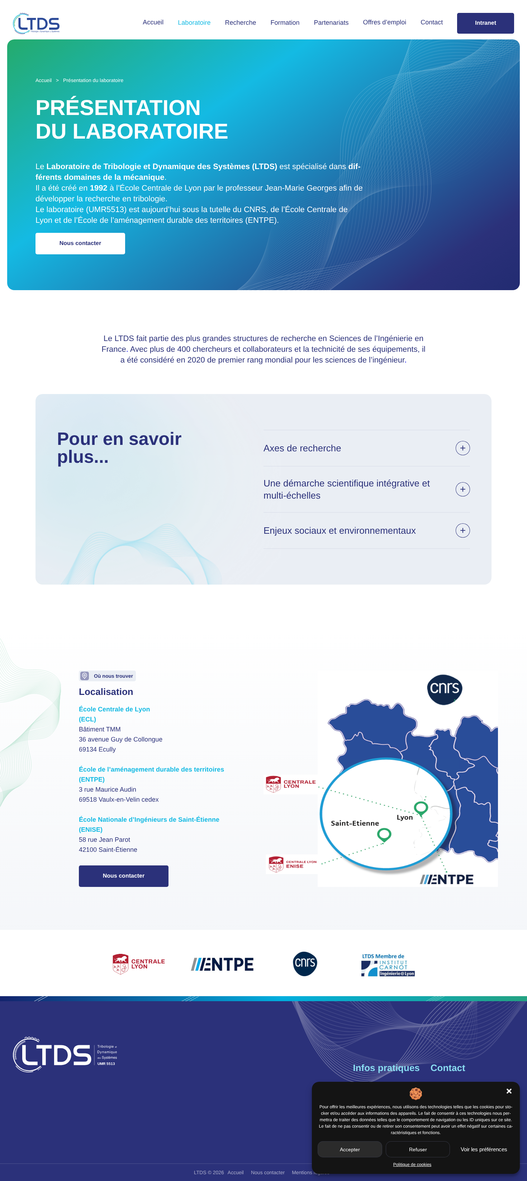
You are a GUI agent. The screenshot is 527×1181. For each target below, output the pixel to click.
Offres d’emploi (385, 22)
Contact (432, 22)
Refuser (418, 1149)
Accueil (153, 22)
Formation (284, 22)
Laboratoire (194, 22)
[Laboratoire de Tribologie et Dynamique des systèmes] (36, 23)
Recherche (240, 22)
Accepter (350, 1149)
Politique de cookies (412, 1164)
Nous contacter (80, 243)
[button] (509, 1091)
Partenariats (331, 22)
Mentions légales (310, 1172)
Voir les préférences (484, 1149)
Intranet (485, 23)
